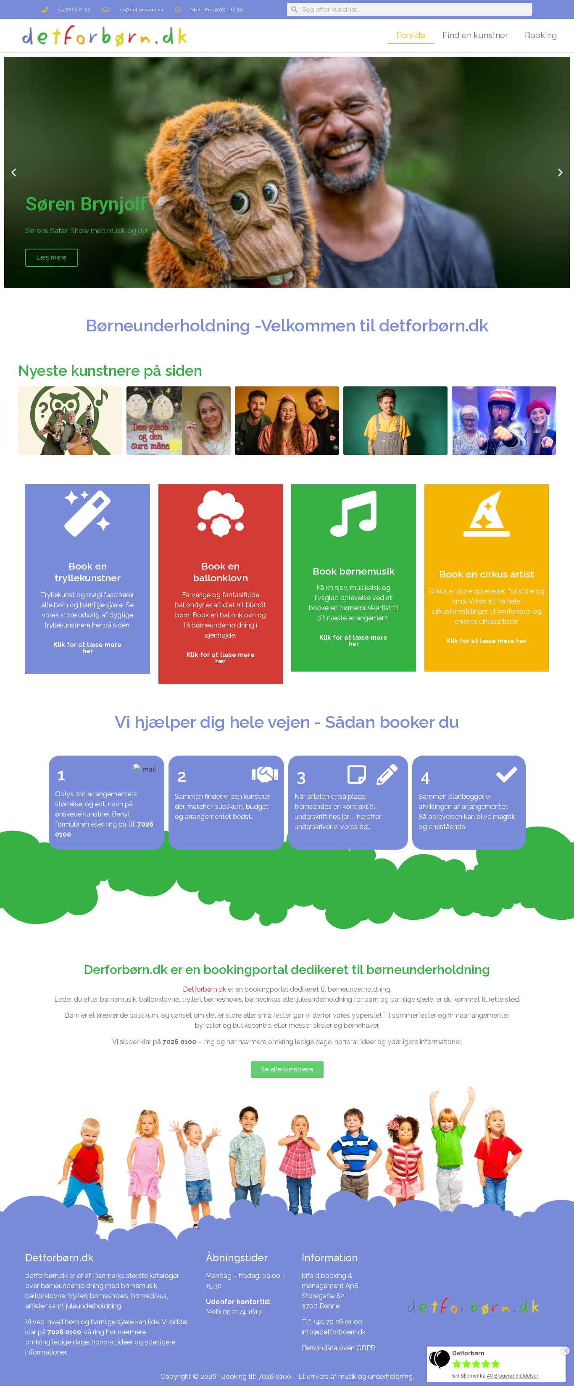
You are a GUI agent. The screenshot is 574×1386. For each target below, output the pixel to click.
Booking (541, 35)
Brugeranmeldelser (512, 1375)
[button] (13, 172)
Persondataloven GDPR (338, 1348)
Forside (411, 35)
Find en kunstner (475, 35)
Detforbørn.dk (204, 989)
